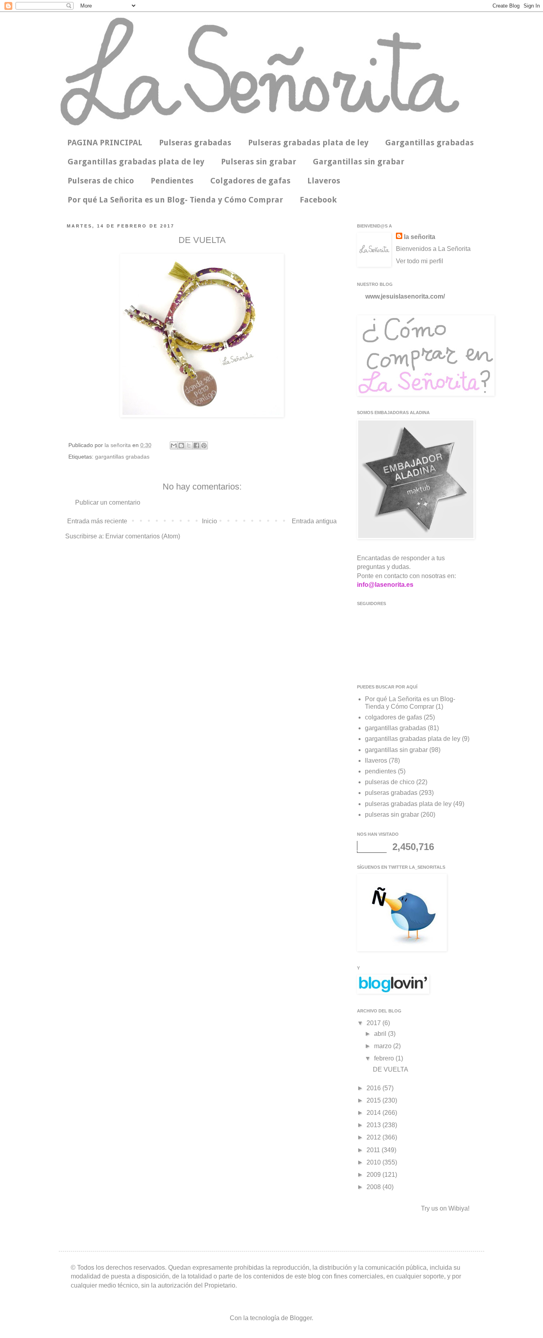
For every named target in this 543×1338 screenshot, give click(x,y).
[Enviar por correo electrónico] (174, 445)
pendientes (380, 771)
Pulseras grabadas (195, 142)
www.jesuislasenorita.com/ (405, 296)
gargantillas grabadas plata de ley (412, 738)
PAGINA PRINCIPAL (104, 142)
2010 (374, 1162)
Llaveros (323, 180)
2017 (374, 1023)
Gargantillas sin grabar (358, 161)
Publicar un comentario (107, 502)
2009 (374, 1174)
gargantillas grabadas (122, 456)
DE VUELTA (390, 1069)
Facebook (318, 199)
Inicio (209, 521)
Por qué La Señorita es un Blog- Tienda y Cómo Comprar (175, 199)
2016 (374, 1088)
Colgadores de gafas (250, 180)
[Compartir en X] (189, 445)
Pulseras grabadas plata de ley (308, 142)
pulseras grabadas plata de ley (408, 803)
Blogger (301, 1318)
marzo (383, 1046)
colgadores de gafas (393, 717)
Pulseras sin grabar (258, 161)
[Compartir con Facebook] (196, 445)
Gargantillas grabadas (429, 142)
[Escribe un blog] (181, 445)
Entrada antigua (314, 521)
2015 (374, 1100)
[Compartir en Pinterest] (204, 445)
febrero (385, 1058)
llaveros (376, 760)
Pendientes (172, 180)
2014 (374, 1112)
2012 (374, 1137)
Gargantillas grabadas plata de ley (136, 161)
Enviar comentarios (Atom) (142, 536)
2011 (374, 1150)
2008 (374, 1187)
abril (381, 1033)
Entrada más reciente (97, 521)
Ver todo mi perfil (419, 261)
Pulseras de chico (101, 180)
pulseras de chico (390, 782)
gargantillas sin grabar (396, 749)
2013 (374, 1125)
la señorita (118, 445)
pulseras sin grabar (392, 814)
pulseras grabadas (391, 792)
